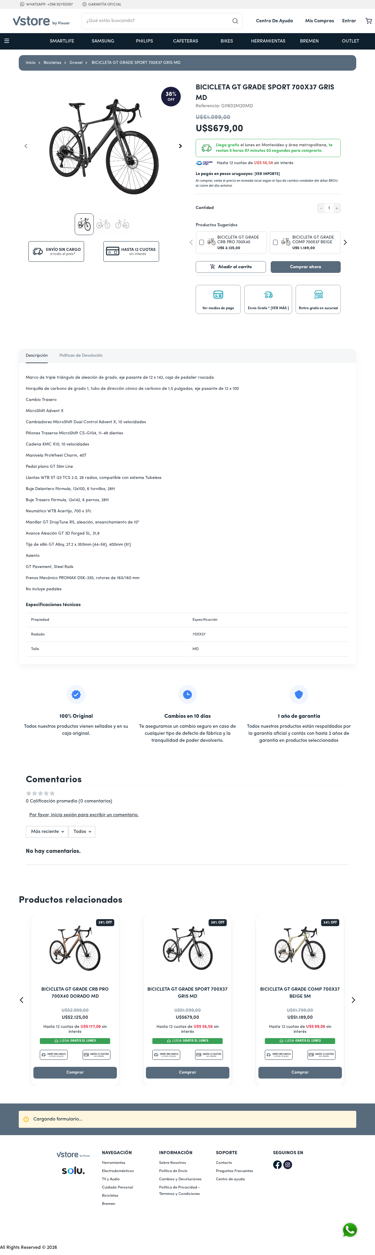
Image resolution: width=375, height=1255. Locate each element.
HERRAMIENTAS (268, 41)
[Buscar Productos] (237, 21)
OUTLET (350, 41)
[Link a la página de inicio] (30, 63)
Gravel (75, 63)
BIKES (227, 41)
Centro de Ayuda (274, 21)
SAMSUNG (103, 41)
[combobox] (162, 21)
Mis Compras (319, 21)
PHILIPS (144, 41)
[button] (218, 298)
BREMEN (309, 41)
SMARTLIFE (62, 41)
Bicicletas (52, 63)
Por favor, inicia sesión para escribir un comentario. (84, 815)
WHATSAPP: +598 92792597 (49, 4)
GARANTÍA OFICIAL (104, 4)
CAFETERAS (185, 41)
